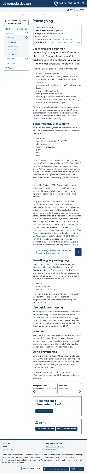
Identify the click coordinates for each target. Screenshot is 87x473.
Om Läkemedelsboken (55, 447)
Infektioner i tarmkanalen (52, 15)
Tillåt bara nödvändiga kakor (56, 469)
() (69, 236)
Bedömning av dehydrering (14, 48)
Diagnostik (12, 42)
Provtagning (13, 54)
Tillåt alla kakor (77, 469)
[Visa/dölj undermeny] (26, 33)
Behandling (10, 59)
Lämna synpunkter (44, 411)
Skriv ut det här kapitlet (66, 429)
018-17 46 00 (8, 450)
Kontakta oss (51, 450)
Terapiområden (15, 15)
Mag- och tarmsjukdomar (32, 15)
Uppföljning (10, 63)
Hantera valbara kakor (31, 468)
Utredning (66, 15)
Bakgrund (10, 33)
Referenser (10, 68)
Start (6, 15)
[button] (44, 388)
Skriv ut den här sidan (45, 429)
